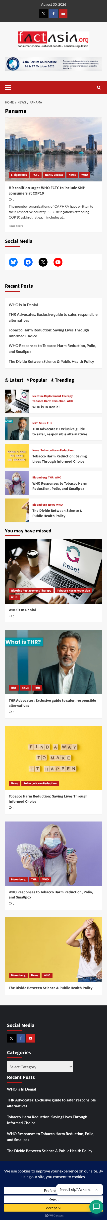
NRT (35, 423)
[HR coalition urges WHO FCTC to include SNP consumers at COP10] (53, 149)
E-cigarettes (19, 175)
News (72, 175)
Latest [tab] (15, 380)
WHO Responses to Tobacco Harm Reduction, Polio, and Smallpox (52, 348)
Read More (16, 225)
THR (49, 423)
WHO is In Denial (23, 304)
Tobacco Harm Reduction (48, 401)
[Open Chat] (96, 1207)
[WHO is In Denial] (17, 400)
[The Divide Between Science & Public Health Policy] (17, 509)
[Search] (99, 87)
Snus (42, 423)
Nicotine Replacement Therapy (52, 396)
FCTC (36, 175)
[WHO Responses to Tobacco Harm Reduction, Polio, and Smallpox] (17, 482)
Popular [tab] (38, 380)
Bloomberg (39, 478)
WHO (84, 175)
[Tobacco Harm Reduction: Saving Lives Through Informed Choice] (17, 455)
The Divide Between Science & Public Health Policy (51, 361)
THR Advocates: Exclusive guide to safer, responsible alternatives (53, 317)
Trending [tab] (64, 380)
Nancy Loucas (54, 175)
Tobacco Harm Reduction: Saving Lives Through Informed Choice (49, 333)
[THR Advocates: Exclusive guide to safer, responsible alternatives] (17, 427)
